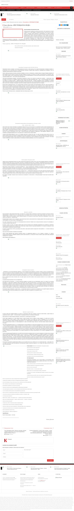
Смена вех (57, 83)
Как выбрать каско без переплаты (62, 305)
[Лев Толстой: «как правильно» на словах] (58, 94)
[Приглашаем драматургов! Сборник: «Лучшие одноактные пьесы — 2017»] (28, 468)
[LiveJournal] (67, 25)
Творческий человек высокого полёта (60, 14)
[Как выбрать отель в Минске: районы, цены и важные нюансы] (58, 334)
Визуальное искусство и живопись (16, 22)
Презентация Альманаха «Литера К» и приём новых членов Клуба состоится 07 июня (62, 469)
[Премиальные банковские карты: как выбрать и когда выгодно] (58, 344)
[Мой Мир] (64, 25)
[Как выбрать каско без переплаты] (63, 313)
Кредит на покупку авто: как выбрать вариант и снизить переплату (62, 350)
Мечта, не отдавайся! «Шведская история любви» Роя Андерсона (63, 101)
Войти (57, 294)
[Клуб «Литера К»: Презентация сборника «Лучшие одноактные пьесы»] (4, 468)
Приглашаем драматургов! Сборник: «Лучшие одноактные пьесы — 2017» (39, 469)
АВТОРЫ (22, 7)
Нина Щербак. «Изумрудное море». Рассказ (63, 190)
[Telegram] (63, 25)
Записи (58, 296)
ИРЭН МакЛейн (59, 242)
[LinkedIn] (66, 25)
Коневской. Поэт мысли (35, 14)
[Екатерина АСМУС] (63, 225)
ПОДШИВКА (49, 7)
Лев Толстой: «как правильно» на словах (63, 91)
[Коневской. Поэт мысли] (28, 14)
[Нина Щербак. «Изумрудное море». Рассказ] (58, 193)
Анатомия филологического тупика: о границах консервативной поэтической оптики (62, 269)
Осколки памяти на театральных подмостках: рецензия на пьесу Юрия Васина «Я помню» (63, 273)
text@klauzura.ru (42, 480)
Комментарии (59, 298)
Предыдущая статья (8, 428)
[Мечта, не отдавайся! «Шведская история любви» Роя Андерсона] (58, 104)
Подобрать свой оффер (60, 39)
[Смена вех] (58, 86)
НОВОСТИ (3, 7)
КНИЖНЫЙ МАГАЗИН (41, 7)
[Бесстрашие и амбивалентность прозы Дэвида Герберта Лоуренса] (63, 65)
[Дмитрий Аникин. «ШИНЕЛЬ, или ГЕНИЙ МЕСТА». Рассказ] (63, 154)
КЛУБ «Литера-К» (57, 7)
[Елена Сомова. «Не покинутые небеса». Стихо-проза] (58, 185)
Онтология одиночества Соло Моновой (14, 14)
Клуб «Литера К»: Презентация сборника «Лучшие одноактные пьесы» (14, 469)
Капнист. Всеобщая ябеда (60, 109)
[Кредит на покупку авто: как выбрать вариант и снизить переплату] (58, 353)
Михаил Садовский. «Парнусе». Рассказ (42, 19)
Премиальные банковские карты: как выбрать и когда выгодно (62, 341)
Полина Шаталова (59, 246)
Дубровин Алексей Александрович (62, 255)
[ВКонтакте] (59, 25)
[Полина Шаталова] (58, 249)
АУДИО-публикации (30, 7)
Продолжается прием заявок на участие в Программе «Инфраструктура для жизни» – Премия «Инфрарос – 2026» (63, 360)
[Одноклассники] (61, 25)
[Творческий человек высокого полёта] (52, 14)
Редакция (10, 27)
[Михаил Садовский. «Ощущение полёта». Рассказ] (58, 203)
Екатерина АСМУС (59, 217)
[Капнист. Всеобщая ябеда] (58, 112)
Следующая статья (48, 428)
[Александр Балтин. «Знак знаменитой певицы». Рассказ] (58, 175)
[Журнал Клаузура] (4, 4)
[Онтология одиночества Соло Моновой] (4, 14)
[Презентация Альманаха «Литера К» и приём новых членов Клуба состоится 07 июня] (52, 468)
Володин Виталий (59, 258)
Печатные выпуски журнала (13, 7)
